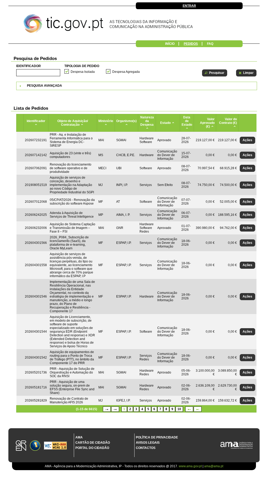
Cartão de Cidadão (92, 442)
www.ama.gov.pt (191, 466)
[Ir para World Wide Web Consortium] (55, 446)
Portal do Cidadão (92, 448)
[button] (214, 72)
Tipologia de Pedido (81, 66)
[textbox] (38, 72)
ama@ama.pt (213, 466)
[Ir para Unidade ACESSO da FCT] (35, 445)
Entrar (189, 6)
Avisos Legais (148, 442)
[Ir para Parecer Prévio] (134, 25)
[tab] (136, 86)
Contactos (145, 448)
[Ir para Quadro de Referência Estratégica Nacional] (21, 445)
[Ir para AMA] (236, 445)
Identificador (28, 66)
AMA (79, 437)
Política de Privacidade (157, 437)
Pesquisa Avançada (44, 85)
